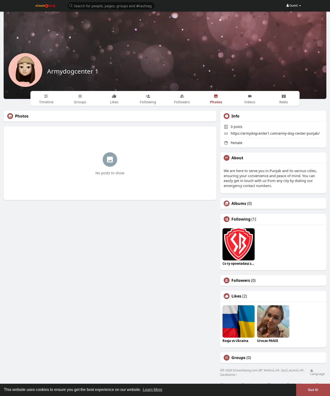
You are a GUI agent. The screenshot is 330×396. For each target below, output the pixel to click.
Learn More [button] (152, 390)
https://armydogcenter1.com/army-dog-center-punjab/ (275, 133)
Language (317, 373)
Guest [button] (294, 5)
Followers (240, 280)
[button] (111, 5)
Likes (236, 296)
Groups (238, 358)
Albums (238, 203)
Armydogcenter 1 (73, 71)
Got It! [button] (313, 390)
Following (241, 219)
